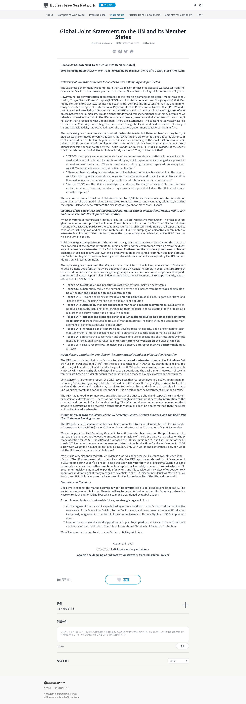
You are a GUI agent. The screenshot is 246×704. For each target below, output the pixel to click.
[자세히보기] (185, 605)
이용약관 (47, 687)
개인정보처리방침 (61, 687)
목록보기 (66, 579)
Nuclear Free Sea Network (72, 5)
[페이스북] (120, 51)
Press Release (97, 15)
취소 (182, 646)
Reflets (201, 15)
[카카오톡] (114, 51)
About (49, 15)
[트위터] (126, 51)
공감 (126, 579)
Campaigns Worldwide (71, 15)
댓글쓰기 (62, 621)
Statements (117, 15)
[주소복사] (131, 51)
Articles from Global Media (144, 15)
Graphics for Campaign (178, 15)
